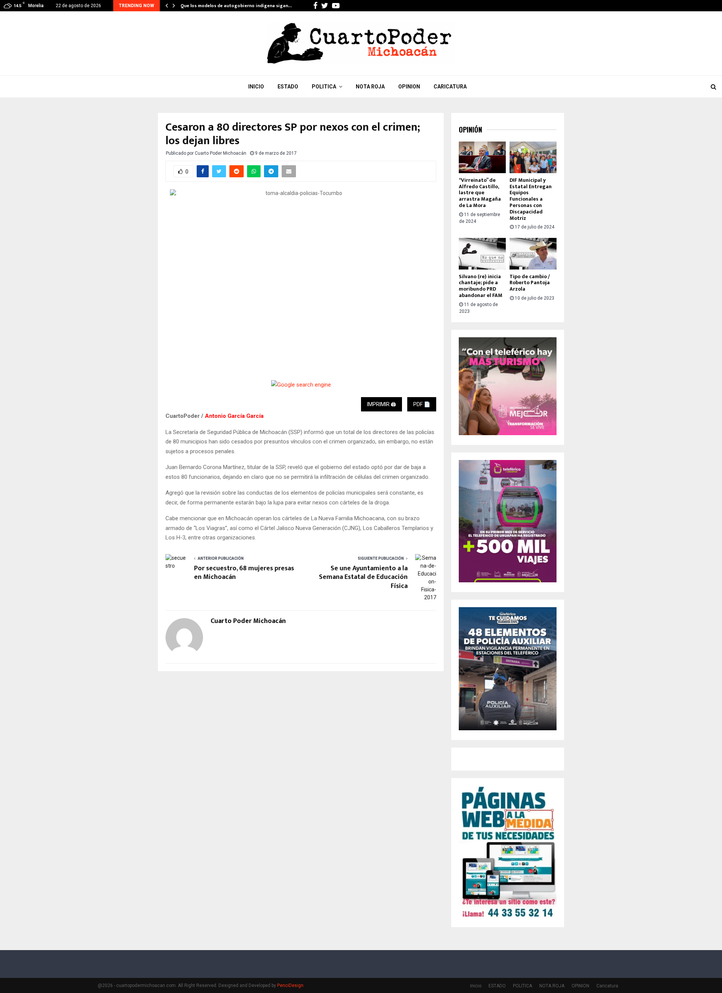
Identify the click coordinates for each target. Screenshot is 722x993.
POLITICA (324, 87)
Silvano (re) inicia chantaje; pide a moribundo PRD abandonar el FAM (480, 286)
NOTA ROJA (370, 87)
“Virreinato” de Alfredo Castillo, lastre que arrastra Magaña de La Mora (480, 193)
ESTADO (288, 87)
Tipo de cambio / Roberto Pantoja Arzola (530, 283)
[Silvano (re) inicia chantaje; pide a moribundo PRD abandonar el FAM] (482, 253)
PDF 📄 (421, 404)
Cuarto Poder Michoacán (220, 153)
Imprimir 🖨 (381, 404)
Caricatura (450, 87)
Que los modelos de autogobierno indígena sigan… (236, 5)
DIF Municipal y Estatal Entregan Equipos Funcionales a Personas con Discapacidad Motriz (531, 199)
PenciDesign (290, 985)
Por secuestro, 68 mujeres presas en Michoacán (244, 573)
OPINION (409, 87)
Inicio (256, 87)
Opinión (470, 129)
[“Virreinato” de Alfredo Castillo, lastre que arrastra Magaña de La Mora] (482, 157)
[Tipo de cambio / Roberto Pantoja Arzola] (533, 253)
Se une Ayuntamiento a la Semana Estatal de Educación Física (363, 577)
